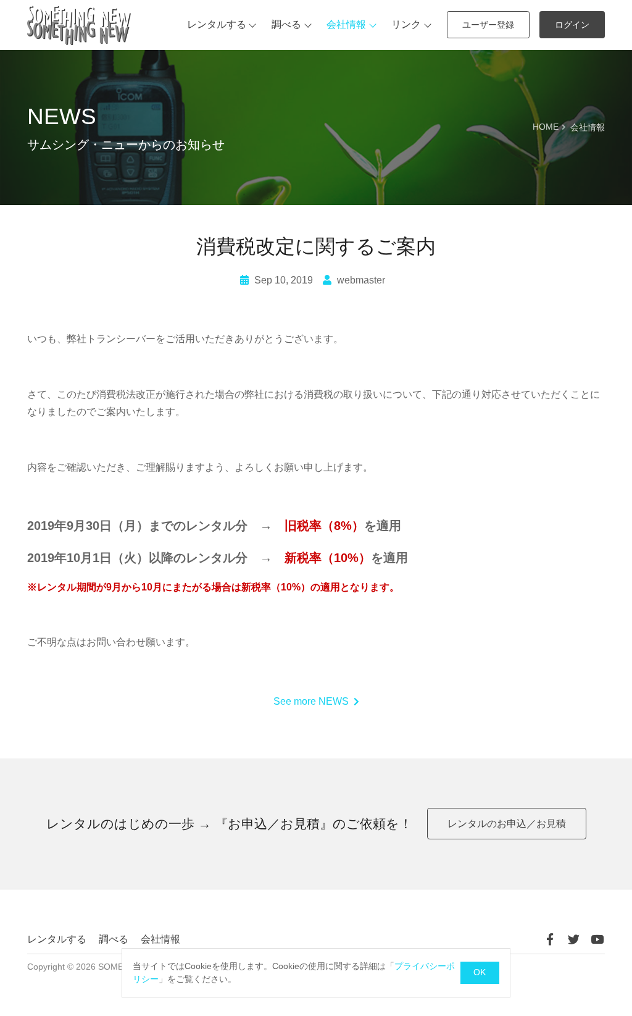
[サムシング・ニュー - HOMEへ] (79, 25)
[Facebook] (550, 939)
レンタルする (216, 24)
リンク (406, 24)
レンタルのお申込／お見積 (506, 823)
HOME (546, 127)
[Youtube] (597, 939)
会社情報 (346, 24)
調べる (286, 24)
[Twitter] (573, 939)
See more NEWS (311, 701)
